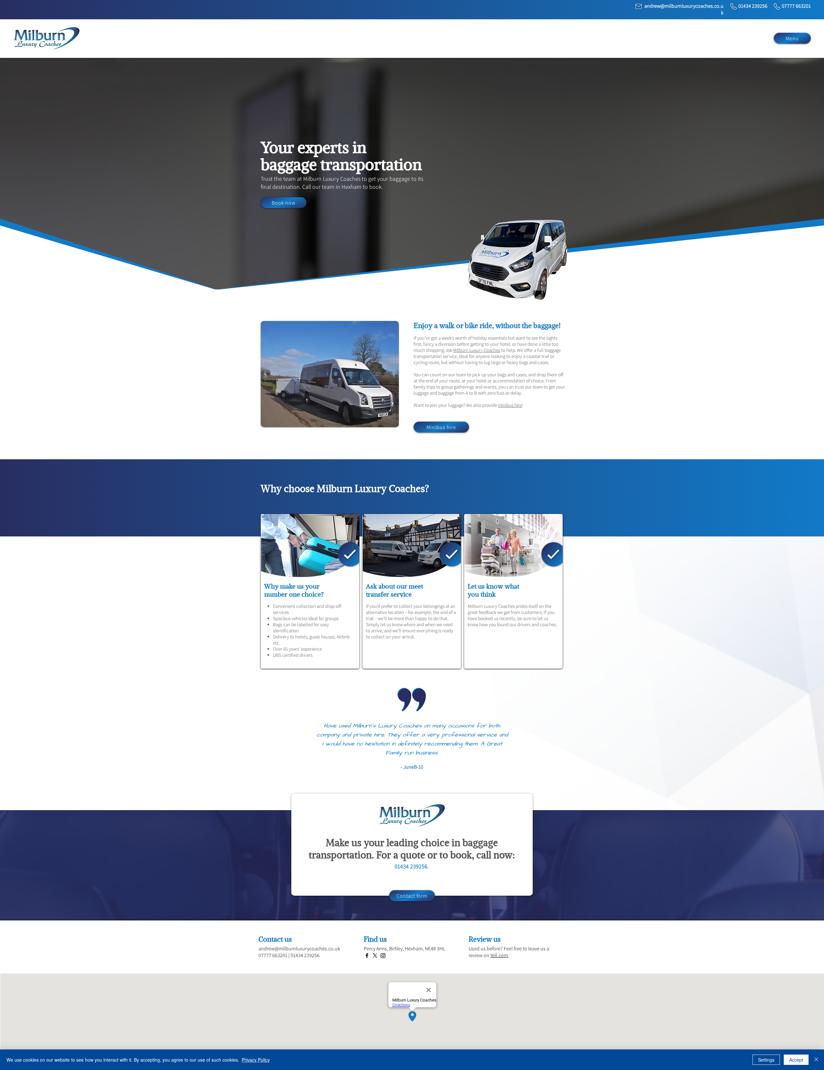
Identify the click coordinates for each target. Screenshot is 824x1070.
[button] (792, 38)
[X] (375, 955)
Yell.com (499, 955)
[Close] (816, 1060)
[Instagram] (383, 955)
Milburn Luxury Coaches (476, 350)
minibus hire (510, 405)
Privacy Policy (256, 1059)
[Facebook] (367, 955)
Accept (796, 1059)
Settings (766, 1059)
